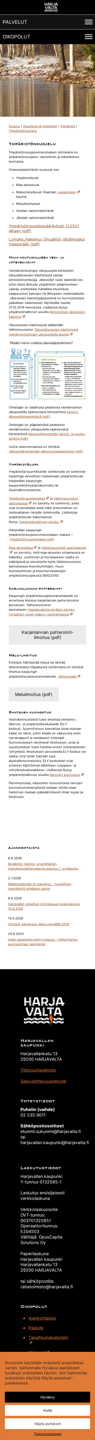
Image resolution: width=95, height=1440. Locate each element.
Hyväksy (47, 1397)
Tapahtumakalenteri (48, 1337)
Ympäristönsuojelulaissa (27, 498)
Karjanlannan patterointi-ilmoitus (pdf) (48, 635)
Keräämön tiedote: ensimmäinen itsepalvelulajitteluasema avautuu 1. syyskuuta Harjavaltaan (43, 866)
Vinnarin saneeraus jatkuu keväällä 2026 (38, 924)
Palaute (35, 1327)
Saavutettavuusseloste (43, 1081)
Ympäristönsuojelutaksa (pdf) (32, 539)
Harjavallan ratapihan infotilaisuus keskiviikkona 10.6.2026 (44, 906)
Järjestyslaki (67, 676)
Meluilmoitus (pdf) (33, 694)
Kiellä (47, 1410)
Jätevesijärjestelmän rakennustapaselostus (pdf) (46, 451)
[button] (15, 22)
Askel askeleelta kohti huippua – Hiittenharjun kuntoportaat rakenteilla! (43, 942)
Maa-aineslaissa (21, 548)
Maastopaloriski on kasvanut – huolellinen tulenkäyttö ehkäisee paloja (39, 886)
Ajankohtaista (42, 1318)
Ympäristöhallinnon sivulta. (39, 522)
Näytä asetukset (48, 1424)
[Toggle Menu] (89, 22)
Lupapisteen (66, 192)
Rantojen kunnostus (65, 775)
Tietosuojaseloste (47, 1434)
